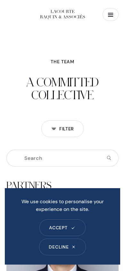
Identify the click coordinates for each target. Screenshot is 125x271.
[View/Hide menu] (111, 14)
